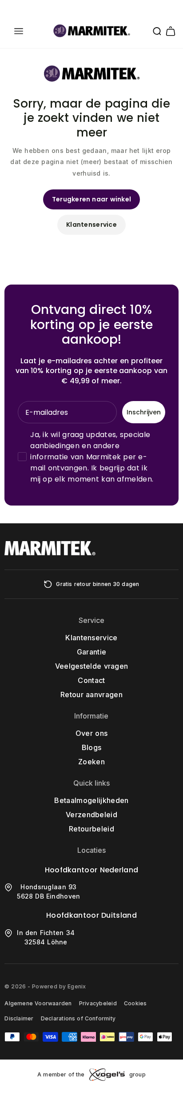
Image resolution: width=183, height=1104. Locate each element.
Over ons (91, 733)
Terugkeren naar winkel (91, 199)
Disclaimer (18, 1018)
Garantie (92, 651)
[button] (18, 31)
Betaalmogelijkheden (91, 800)
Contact (91, 680)
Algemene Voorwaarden (38, 1003)
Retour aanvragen (91, 694)
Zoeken (91, 761)
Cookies (135, 1003)
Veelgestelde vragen (91, 666)
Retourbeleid (91, 828)
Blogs (92, 747)
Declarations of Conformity (78, 1018)
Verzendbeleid (91, 814)
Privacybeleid (98, 1003)
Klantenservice (91, 224)
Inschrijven (144, 412)
